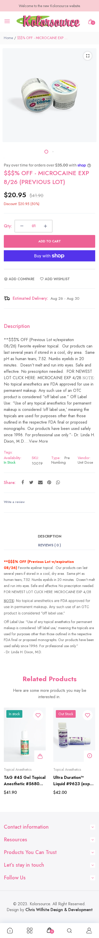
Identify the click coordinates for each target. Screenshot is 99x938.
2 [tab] (52, 151)
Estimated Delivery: (30, 298)
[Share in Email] (40, 482)
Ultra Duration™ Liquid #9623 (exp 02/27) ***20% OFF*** (71, 781)
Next (89, 757)
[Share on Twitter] (31, 482)
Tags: (8, 452)
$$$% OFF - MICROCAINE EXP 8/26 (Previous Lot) (46, 177)
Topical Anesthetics (17, 769)
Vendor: (84, 458)
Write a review (14, 501)
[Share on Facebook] (22, 482)
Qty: (8, 226)
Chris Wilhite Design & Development (59, 910)
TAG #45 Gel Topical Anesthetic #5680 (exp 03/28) (24, 781)
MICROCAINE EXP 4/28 (72, 591)
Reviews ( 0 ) (49, 545)
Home (8, 37)
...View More (36, 441)
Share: (9, 482)
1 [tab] (46, 151)
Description (49, 536)
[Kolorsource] (48, 21)
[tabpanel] (49, 95)
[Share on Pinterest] (49, 482)
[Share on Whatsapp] (58, 482)
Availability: (13, 458)
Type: (56, 458)
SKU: (35, 458)
